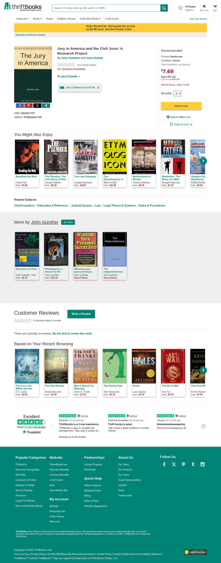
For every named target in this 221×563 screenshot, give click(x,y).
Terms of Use (21, 554)
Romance (21, 495)
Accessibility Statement (149, 554)
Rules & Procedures (152, 205)
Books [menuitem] (36, 18)
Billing (87, 495)
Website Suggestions (95, 506)
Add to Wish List (180, 117)
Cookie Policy (104, 554)
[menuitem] (190, 7)
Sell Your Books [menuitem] (198, 18)
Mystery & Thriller (25, 485)
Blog (52, 485)
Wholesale (90, 469)
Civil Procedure (24, 205)
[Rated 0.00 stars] (66, 65)
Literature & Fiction (26, 479)
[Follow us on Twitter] (174, 464)
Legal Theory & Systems (120, 205)
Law (97, 205)
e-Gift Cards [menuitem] (111, 18)
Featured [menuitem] (21, 18)
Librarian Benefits (59, 474)
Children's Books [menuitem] (66, 18)
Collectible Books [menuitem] (89, 18)
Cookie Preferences (124, 554)
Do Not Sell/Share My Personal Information (71, 554)
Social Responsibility (129, 479)
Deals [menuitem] (49, 18)
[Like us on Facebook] (164, 464)
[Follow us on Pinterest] (183, 464)
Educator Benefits (59, 469)
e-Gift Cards (56, 479)
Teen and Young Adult (27, 469)
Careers (122, 485)
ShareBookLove (58, 464)
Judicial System (81, 205)
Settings (54, 506)
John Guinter (94, 58)
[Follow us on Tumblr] (193, 464)
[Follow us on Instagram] (203, 464)
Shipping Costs (92, 490)
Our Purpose (125, 469)
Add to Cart (181, 106)
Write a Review (81, 313)
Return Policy (91, 500)
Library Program (93, 464)
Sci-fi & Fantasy (24, 490)
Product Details (67, 76)
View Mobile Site (59, 490)
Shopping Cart (57, 511)
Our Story (123, 464)
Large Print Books (25, 500)
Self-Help (21, 474)
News (121, 490)
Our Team (123, 474)
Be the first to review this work (72, 333)
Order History (57, 516)
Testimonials (125, 495)
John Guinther (70, 58)
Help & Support (92, 485)
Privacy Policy (38, 554)
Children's (21, 464)
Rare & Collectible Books (29, 505)
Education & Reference (52, 205)
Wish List (54, 521)
